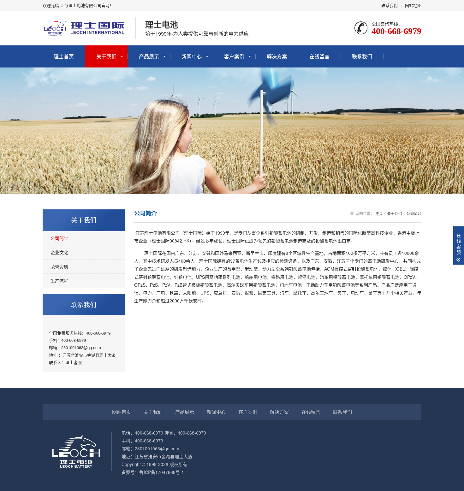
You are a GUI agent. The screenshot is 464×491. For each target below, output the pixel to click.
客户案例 (234, 56)
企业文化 (59, 252)
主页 (379, 213)
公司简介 (59, 238)
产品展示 (149, 56)
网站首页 (121, 411)
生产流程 (59, 281)
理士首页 (64, 56)
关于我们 (106, 56)
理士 (69, 362)
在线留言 (319, 56)
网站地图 (413, 5)
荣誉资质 (59, 266)
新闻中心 (191, 56)
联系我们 (389, 5)
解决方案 (277, 56)
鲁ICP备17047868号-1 (161, 472)
